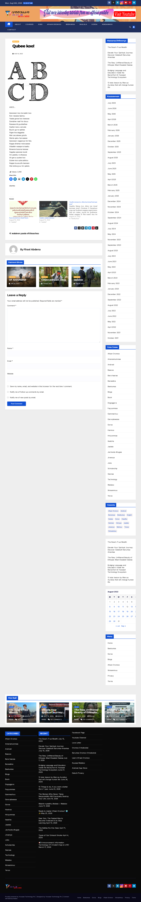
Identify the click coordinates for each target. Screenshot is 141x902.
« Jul (118, 626)
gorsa (117, 519)
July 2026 (112, 103)
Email (10, 361)
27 (132, 616)
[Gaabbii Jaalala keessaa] (53, 209)
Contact (11, 30)
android (123, 511)
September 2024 (114, 218)
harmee (111, 523)
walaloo (78, 279)
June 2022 (112, 316)
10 (119, 607)
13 (132, 607)
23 (114, 616)
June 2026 (112, 108)
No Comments (23, 719)
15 (110, 612)
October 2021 (113, 338)
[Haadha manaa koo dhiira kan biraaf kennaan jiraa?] (84, 210)
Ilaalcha (111, 441)
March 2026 (112, 125)
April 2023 (112, 272)
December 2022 (114, 294)
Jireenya (111, 458)
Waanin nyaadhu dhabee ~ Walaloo (53, 804)
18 (123, 612)
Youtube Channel (79, 738)
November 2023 (114, 240)
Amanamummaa (114, 359)
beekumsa (121, 515)
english (129, 515)
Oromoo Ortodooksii (80, 748)
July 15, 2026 (16, 716)
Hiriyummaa (112, 436)
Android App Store (79, 768)
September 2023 (114, 245)
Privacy (111, 676)
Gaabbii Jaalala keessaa (46, 218)
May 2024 (112, 234)
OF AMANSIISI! (17, 279)
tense (126, 527)
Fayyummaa (112, 408)
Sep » (123, 626)
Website (10, 374)
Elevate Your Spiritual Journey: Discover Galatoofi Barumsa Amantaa (120, 55)
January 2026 (113, 136)
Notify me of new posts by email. (23, 397)
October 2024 (113, 212)
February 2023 (114, 283)
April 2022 (112, 327)
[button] (130, 27)
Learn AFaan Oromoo (81, 758)
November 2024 (114, 207)
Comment (11, 306)
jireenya (111, 527)
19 (127, 612)
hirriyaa (118, 523)
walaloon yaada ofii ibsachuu (25, 233)
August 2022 (113, 305)
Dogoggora (112, 403)
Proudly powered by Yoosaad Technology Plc (20, 896)
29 (110, 621)
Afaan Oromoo (54, 24)
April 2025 (112, 179)
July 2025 (112, 163)
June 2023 (112, 261)
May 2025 (112, 174)
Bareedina (112, 381)
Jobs (40, 24)
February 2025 (114, 190)
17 (119, 612)
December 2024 (114, 201)
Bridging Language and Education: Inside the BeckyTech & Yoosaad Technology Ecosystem (52, 767)
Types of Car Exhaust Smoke (50, 835)
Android (111, 365)
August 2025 (113, 158)
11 (123, 607)
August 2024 (113, 223)
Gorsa (94, 24)
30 (114, 621)
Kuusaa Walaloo (78, 763)
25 (123, 616)
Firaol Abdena (32, 249)
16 (114, 612)
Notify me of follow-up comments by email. (27, 392)
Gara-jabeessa (113, 419)
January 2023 (113, 289)
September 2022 (114, 300)
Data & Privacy (78, 773)
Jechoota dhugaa (115, 452)
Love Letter (76, 743)
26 (127, 616)
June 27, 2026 (114, 716)
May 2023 (112, 267)
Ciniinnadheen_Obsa (53, 279)
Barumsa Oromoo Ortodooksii (84, 753)
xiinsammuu (112, 531)
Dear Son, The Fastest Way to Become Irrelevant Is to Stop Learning (51, 820)
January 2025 (113, 196)
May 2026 (112, 114)
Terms (110, 681)
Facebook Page (78, 733)
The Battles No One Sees (49, 828)
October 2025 (113, 147)
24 (119, 616)
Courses (29, 24)
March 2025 (112, 185)
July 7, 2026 (81, 716)
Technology (112, 479)
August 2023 (113, 251)
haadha (124, 519)
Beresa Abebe (12, 898)
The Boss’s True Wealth (117, 47)
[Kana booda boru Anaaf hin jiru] (23, 209)
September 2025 (114, 152)
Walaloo (15, 41)
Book (110, 397)
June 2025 (112, 169)
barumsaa (111, 515)
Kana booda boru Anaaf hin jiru (18, 218)
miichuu (119, 527)
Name (10, 348)
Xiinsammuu (107, 24)
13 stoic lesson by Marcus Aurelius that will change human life (121, 85)
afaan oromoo (113, 511)
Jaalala (83, 24)
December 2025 (114, 141)
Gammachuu (113, 414)
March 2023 (112, 278)
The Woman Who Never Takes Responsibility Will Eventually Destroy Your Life (54, 796)
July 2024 (112, 229)
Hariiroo (111, 430)
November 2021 (114, 333)
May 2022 (112, 322)
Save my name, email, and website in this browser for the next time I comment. (41, 386)
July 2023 (112, 256)
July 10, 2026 (48, 716)
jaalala (126, 523)
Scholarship (112, 468)
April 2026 (112, 119)
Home (110, 643)
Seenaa (111, 474)
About (18, 24)
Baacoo (111, 370)
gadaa (110, 519)
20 (132, 612)
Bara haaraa (113, 376)
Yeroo (110, 496)
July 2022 (112, 311)
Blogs (110, 392)
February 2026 (114, 130)
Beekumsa (70, 24)
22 (110, 616)
